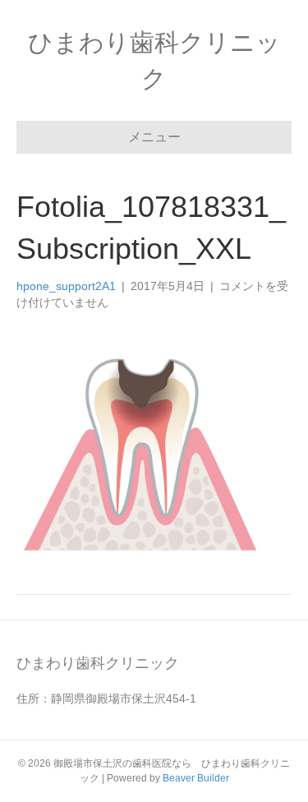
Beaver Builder (196, 778)
